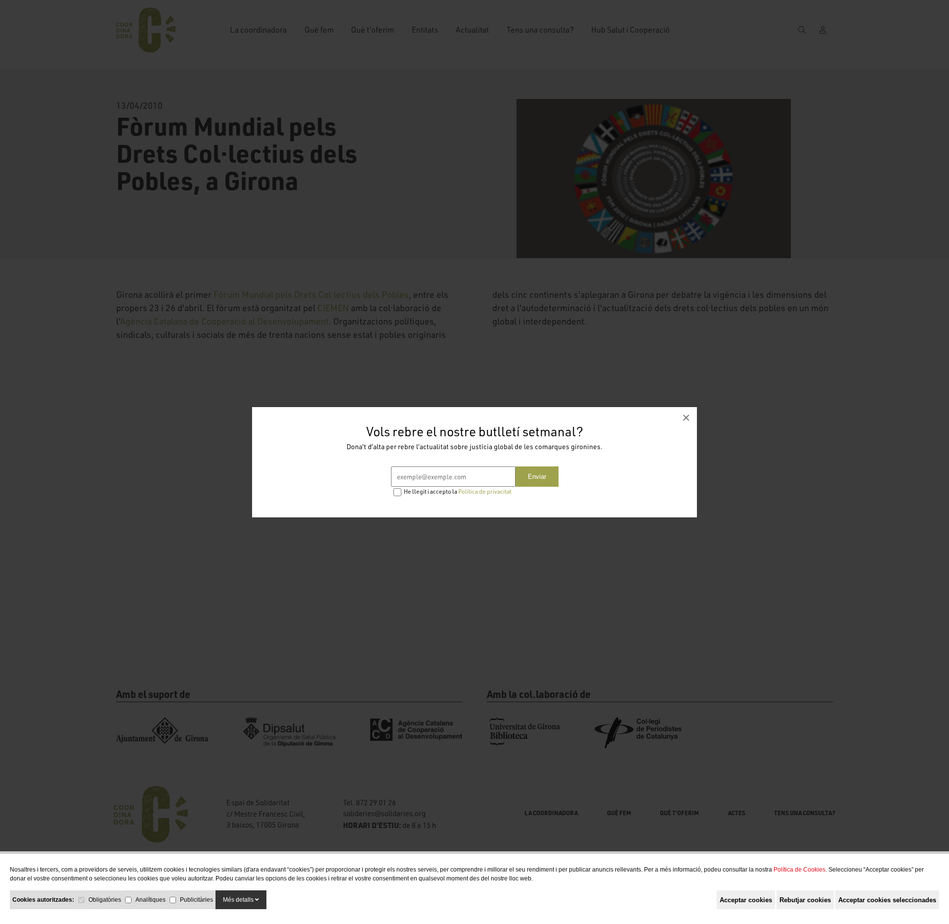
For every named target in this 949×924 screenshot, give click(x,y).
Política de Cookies (799, 869)
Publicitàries (196, 899)
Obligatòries (104, 899)
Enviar (537, 476)
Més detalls (239, 899)
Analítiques (150, 899)
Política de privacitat (485, 491)
